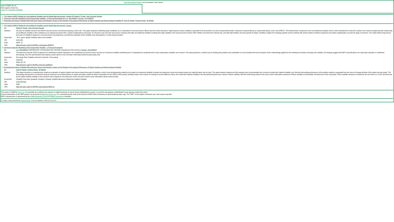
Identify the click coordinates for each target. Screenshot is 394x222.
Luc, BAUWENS (71, 18)
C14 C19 (19, 40)
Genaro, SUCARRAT (86, 18)
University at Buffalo (15, 10)
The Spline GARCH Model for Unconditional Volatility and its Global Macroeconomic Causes (37, 16)
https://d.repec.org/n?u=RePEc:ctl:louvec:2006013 (34, 65)
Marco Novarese (99, 94)
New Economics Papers (133, 2)
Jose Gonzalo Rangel (94, 16)
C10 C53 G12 (21, 82)
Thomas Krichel (25, 100)
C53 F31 (19, 60)
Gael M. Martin (129, 21)
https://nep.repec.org (48, 94)
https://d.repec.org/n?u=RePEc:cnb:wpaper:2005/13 (35, 45)
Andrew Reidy (140, 21)
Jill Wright (150, 21)
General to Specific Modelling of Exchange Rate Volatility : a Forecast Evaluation (33, 18)
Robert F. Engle (79, 16)
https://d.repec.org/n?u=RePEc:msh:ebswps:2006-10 (35, 87)
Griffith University (56, 96)
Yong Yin (4, 10)
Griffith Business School (39, 96)
